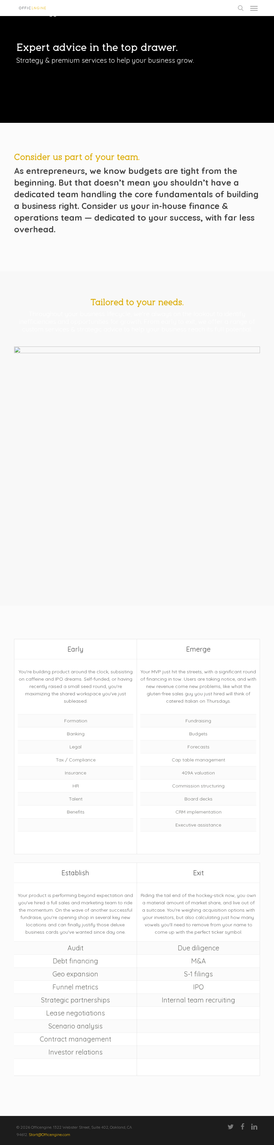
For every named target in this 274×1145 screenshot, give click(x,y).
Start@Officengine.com (49, 1134)
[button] (254, 8)
